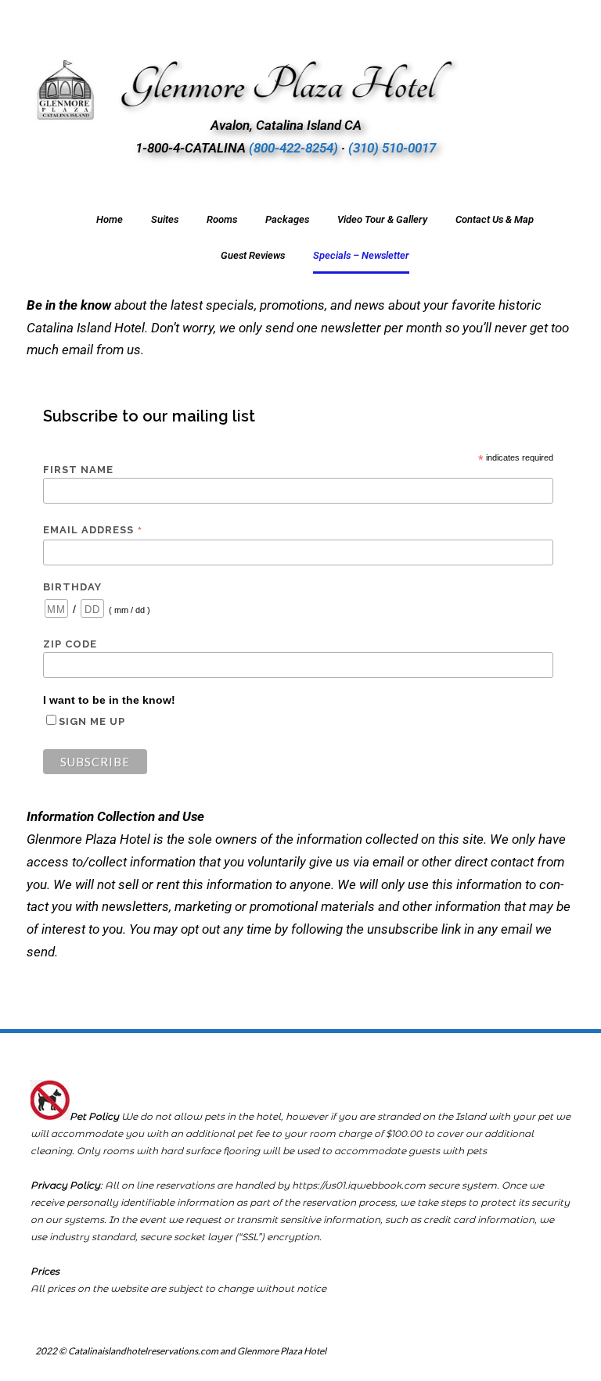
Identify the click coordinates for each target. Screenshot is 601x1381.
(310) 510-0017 (392, 148)
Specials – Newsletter (361, 255)
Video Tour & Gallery (382, 219)
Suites (164, 219)
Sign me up (92, 721)
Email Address (93, 530)
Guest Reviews (253, 255)
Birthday (72, 587)
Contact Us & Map (494, 219)
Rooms (222, 219)
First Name (78, 469)
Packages (287, 219)
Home (109, 219)
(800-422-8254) (293, 148)
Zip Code (70, 644)
